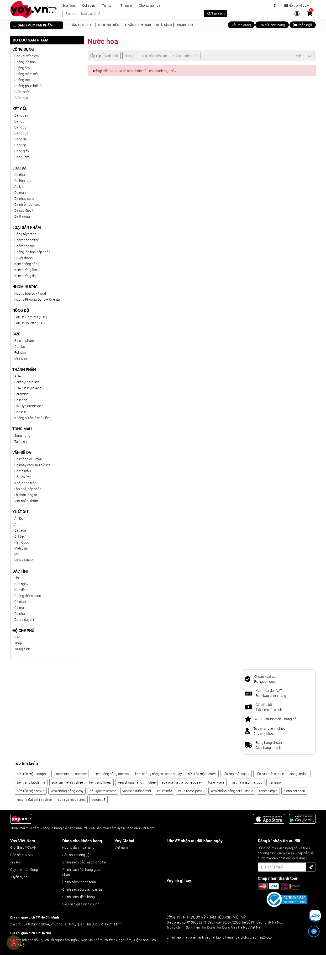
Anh (17, 524)
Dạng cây (21, 115)
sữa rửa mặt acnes (71, 799)
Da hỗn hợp (22, 180)
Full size (20, 352)
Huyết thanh (23, 258)
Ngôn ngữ (304, 25)
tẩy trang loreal (100, 782)
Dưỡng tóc (22, 79)
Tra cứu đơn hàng (272, 25)
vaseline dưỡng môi (136, 791)
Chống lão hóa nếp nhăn (32, 252)
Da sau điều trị (24, 210)
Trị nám (126, 5)
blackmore (61, 773)
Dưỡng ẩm (22, 68)
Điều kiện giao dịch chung (81, 904)
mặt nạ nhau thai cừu (246, 782)
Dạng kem (21, 157)
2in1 (17, 577)
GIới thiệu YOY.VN (23, 847)
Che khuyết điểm (26, 56)
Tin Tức (15, 862)
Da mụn (20, 192)
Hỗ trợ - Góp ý (298, 5)
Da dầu (19, 174)
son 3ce (81, 773)
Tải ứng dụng (241, 25)
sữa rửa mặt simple (270, 773)
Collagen (88, 5)
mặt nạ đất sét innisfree (34, 799)
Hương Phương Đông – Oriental (37, 299)
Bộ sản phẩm (24, 340)
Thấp (18, 643)
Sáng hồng (22, 435)
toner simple (268, 791)
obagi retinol (299, 773)
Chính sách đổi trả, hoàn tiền (83, 889)
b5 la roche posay (191, 791)
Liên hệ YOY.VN (21, 854)
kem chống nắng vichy (67, 791)
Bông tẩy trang (25, 234)
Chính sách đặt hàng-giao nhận (81, 872)
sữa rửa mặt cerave (202, 773)
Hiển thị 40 (304, 55)
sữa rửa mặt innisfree (67, 782)
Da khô (19, 186)
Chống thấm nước (27, 595)
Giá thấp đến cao (154, 55)
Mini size (20, 358)
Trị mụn (107, 5)
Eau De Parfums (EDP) (30, 317)
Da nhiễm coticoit (27, 204)
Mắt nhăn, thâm (26, 500)
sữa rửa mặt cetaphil (32, 773)
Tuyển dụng (18, 877)
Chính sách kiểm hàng (78, 896)
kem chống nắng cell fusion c (231, 791)
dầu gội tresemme (103, 791)
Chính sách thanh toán (79, 882)
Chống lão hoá (25, 62)
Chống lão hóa (149, 5)
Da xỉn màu (22, 471)
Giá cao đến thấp (185, 55)
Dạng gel (20, 145)
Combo (19, 346)
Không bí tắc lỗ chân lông (33, 418)
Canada (20, 530)
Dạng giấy (21, 151)
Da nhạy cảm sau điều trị (32, 465)
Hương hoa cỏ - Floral (30, 293)
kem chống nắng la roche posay (158, 773)
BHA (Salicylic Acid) (28, 388)
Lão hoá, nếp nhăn (28, 489)
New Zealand (24, 560)
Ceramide (21, 394)
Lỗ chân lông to (25, 495)
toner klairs (216, 782)
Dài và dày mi (24, 619)
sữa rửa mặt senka (30, 791)
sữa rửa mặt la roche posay (182, 782)
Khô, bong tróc (25, 483)
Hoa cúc (20, 412)
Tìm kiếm (218, 13)
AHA (17, 376)
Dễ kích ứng (22, 477)
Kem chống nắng (26, 264)
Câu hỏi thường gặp (76, 854)
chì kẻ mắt (164, 791)
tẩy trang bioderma (31, 782)
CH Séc (19, 536)
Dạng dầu (21, 139)
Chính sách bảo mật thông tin (84, 862)
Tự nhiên (20, 441)
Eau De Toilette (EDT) (29, 323)
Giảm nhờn (22, 91)
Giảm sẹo (21, 97)
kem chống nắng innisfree (137, 782)
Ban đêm (20, 589)
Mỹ (16, 554)
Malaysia (21, 548)
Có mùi (19, 607)
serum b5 (98, 799)
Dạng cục (21, 133)
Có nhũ (19, 613)
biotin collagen (294, 791)
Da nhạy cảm (24, 198)
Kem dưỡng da (25, 275)
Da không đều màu (28, 459)
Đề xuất (130, 55)
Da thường (22, 216)
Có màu (20, 601)
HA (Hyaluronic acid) (29, 406)
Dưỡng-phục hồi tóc (28, 85)
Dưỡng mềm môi (26, 74)
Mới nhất (111, 55)
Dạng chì (20, 121)
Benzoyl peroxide (26, 382)
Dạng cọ (20, 127)
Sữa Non (68, 5)
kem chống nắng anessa (111, 773)
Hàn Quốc (21, 542)
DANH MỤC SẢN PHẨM (35, 25)
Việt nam (121, 847)
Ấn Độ (18, 518)
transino (274, 782)
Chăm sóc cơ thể (26, 240)
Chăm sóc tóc (24, 246)
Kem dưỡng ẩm (25, 269)
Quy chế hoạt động (24, 869)
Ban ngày (21, 583)
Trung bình (22, 649)
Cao (17, 637)
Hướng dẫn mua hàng (78, 847)
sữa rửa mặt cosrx (236, 773)
